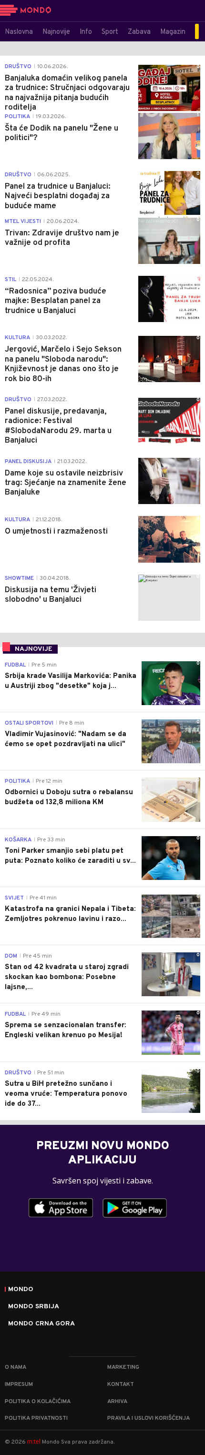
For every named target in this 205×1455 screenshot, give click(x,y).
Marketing (123, 1367)
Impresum (19, 1384)
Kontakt (120, 1384)
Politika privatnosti (36, 1418)
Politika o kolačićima (38, 1401)
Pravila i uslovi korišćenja (148, 1418)
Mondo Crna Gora (41, 1324)
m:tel (34, 1441)
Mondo (20, 1289)
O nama (15, 1367)
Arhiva (117, 1401)
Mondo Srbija (33, 1307)
